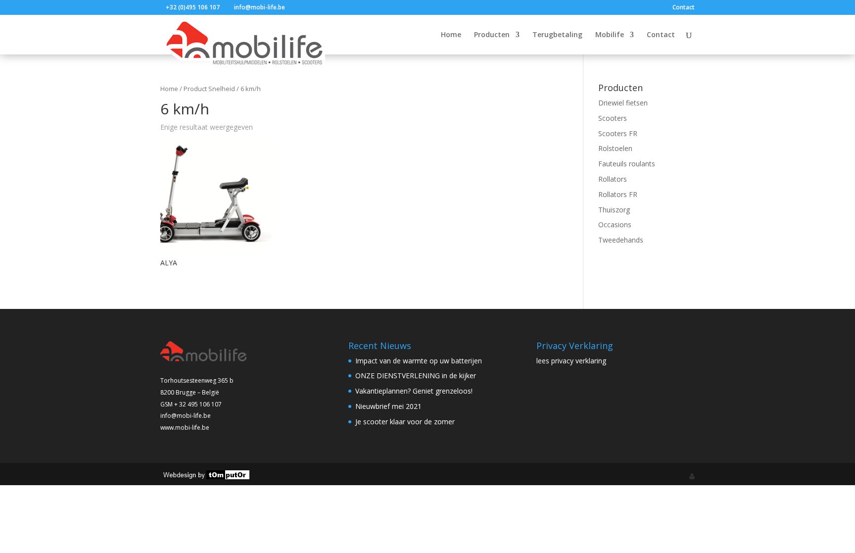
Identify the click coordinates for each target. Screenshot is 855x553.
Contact (683, 7)
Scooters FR (617, 133)
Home (451, 35)
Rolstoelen (615, 148)
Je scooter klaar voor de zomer (405, 421)
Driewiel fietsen (623, 102)
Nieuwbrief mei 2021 (388, 406)
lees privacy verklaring (571, 360)
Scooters (612, 118)
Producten (492, 35)
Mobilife (609, 35)
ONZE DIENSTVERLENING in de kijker (415, 375)
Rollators (612, 179)
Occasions (614, 224)
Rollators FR (617, 194)
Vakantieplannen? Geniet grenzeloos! (414, 391)
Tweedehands (620, 240)
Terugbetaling (557, 35)
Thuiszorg (614, 209)
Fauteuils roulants (626, 163)
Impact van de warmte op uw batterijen (418, 360)
